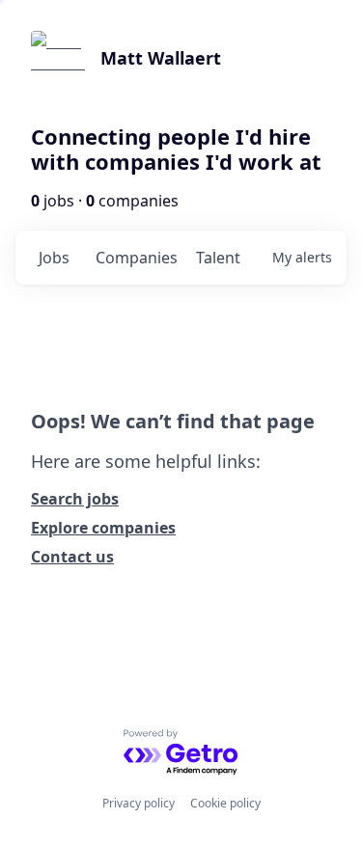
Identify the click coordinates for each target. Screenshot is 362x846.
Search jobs (75, 498)
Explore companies (103, 527)
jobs (54, 257)
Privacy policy (138, 803)
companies (137, 257)
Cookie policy (225, 803)
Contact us (72, 556)
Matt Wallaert (160, 57)
